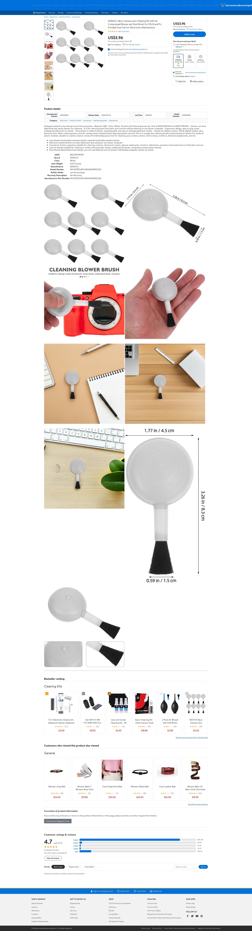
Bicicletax (162, 5)
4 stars (75, 843)
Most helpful (89, 867)
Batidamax (102, 5)
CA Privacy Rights (154, 910)
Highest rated (74, 867)
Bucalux (48, 5)
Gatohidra (177, 5)
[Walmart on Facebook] (187, 916)
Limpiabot (80, 5)
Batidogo (95, 5)
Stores (72, 907)
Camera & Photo (64, 17)
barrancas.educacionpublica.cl (136, 49)
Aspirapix (64, 5)
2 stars (76, 848)
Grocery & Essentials (74, 12)
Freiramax (88, 5)
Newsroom (36, 910)
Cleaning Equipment (100, 120)
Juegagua (184, 5)
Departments (41, 12)
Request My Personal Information (159, 914)
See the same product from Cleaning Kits (192, 737)
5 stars (76, 840)
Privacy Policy (152, 907)
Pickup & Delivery (91, 12)
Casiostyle (207, 5)
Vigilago (34, 5)
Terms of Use (152, 903)
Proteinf (127, 5)
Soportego (41, 5)
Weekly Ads (157, 891)
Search (203, 867)
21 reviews (125, 31)
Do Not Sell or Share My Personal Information (164, 918)
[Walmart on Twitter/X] (192, 916)
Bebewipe (199, 5)
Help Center (124, 891)
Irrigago (142, 5)
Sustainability (36, 918)
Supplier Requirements (40, 921)
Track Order (141, 891)
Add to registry (198, 81)
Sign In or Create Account (103, 891)
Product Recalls (114, 918)
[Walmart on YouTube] (197, 916)
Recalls (111, 910)
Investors (35, 914)
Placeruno (56, 5)
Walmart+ (73, 914)
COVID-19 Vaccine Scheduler (120, 903)
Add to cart (189, 34)
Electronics (53, 17)
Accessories (76, 17)
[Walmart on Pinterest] (201, 916)
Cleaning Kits (113, 120)
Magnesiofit (134, 5)
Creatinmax (111, 5)
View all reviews (53, 858)
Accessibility (113, 914)
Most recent (58, 867)
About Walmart (37, 903)
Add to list (181, 81)
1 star (76, 851)
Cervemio (215, 5)
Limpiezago (71, 5)
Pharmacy (105, 12)
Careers (115, 12)
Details (192, 76)
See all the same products (198, 804)
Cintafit (169, 5)
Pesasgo (155, 5)
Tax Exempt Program (116, 921)
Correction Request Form (57, 821)
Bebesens (192, 5)
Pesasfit (148, 5)
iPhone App (190, 903)
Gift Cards (74, 918)
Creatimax (119, 5)
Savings (60, 12)
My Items (124, 12)
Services (52, 12)
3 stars (76, 846)
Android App (190, 907)
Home (46, 17)
